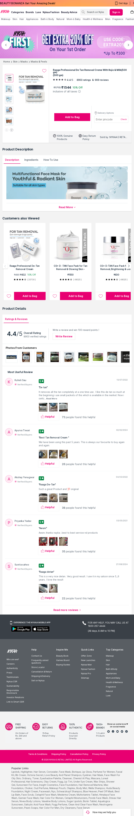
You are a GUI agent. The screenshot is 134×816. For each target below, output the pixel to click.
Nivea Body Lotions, (30, 801)
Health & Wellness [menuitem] (93, 19)
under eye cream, (83, 781)
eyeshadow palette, (51, 778)
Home (6, 61)
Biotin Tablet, (90, 801)
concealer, (52, 771)
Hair (108, 664)
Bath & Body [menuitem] (47, 19)
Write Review (63, 336)
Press (9, 672)
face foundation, (68, 784)
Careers (11, 664)
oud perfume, (41, 788)
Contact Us (36, 656)
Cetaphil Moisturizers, (76, 798)
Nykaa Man (86, 664)
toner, (35, 778)
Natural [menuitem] (60, 19)
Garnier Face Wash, (28, 798)
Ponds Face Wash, (98, 798)
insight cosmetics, (49, 784)
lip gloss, (87, 771)
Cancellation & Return (41, 671)
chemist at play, (81, 778)
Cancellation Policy (79, 754)
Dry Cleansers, (68, 807)
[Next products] (128, 266)
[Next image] (11, 130)
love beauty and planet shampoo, (63, 775)
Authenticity (12, 668)
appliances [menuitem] (32, 19)
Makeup (110, 656)
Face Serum (83, 807)
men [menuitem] (107, 19)
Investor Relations (15, 697)
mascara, (96, 778)
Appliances (111, 673)
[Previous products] (5, 266)
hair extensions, (34, 781)
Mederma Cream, (67, 794)
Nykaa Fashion (51, 12)
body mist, (82, 788)
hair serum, (40, 771)
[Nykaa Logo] (5, 11)
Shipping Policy (58, 754)
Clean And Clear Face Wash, (83, 804)
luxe (38, 12)
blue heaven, (90, 791)
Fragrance (111, 687)
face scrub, (27, 794)
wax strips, (100, 781)
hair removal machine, (91, 784)
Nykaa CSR (12, 681)
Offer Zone (86, 656)
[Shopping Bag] (132, 12)
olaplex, (71, 788)
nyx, (53, 791)
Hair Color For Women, (52, 798)
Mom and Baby (113, 678)
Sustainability (13, 686)
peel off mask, (106, 791)
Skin (15, 61)
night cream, (32, 791)
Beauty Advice (69, 12)
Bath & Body (111, 669)
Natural (109, 691)
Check (124, 119)
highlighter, (27, 771)
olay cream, (50, 781)
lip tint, (68, 781)
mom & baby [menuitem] (74, 19)
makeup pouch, (57, 788)
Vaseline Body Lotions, (54, 801)
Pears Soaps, (31, 807)
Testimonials (13, 677)
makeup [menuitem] (5, 19)
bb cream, (20, 775)
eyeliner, (87, 775)
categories (17, 12)
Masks (24, 61)
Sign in (116, 12)
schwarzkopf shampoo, (70, 791)
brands (30, 12)
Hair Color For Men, (49, 807)
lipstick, (15, 771)
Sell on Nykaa (37, 680)
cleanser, (67, 778)
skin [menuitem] (14, 19)
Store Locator (38, 667)
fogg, (61, 781)
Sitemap (85, 678)
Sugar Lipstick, (74, 801)
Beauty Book (62, 656)
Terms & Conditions (37, 754)
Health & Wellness (114, 682)
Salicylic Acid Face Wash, (37, 804)
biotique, (76, 771)
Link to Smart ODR (15, 702)
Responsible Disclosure (13, 691)
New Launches (88, 660)
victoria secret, (35, 775)
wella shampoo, (96, 788)
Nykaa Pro (86, 673)
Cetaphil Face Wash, (46, 794)
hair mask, (98, 775)
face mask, (65, 771)
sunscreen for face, (27, 784)
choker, (29, 788)
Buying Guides (63, 664)
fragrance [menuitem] (117, 19)
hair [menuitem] (21, 19)
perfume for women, (104, 771)
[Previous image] (6, 130)
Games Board (62, 660)
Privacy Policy (99, 754)
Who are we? (13, 659)
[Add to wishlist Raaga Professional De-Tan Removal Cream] (9, 296)
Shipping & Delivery (40, 676)
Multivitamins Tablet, (88, 794)
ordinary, (27, 778)
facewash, (45, 791)
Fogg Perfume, (60, 804)
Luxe (108, 695)
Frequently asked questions (39, 661)
